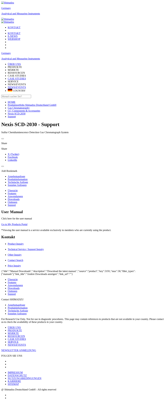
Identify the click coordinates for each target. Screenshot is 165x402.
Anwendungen (15, 196)
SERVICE (13, 342)
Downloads (13, 199)
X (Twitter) (13, 154)
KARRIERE (14, 381)
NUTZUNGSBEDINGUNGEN (24, 378)
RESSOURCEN (16, 336)
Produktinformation (18, 307)
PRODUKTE (15, 330)
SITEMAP (13, 384)
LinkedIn (12, 160)
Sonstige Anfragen (17, 313)
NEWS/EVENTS (17, 87)
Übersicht (13, 190)
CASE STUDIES (17, 78)
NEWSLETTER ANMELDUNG (18, 350)
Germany (6, 8)
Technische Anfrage (18, 310)
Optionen (12, 202)
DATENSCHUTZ (17, 375)
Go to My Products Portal (14, 224)
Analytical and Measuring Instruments (20, 13)
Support (12, 205)
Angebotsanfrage (16, 305)
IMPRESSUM (15, 372)
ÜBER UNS (14, 327)
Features (12, 193)
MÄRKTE (13, 333)
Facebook (13, 157)
